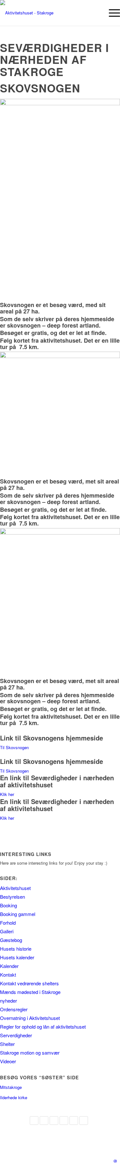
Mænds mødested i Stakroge (30, 992)
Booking (8, 905)
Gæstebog (11, 940)
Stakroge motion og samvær (30, 1052)
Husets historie (15, 948)
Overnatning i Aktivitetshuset (30, 1017)
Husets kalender (17, 957)
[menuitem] (111, 13)
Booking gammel (17, 914)
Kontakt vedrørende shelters (29, 983)
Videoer (8, 1061)
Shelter (7, 1043)
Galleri (6, 931)
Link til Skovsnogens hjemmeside (51, 737)
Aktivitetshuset (15, 888)
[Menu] (111, 13)
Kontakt (8, 974)
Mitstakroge (11, 1087)
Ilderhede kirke (13, 1097)
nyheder (8, 1000)
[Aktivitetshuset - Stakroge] (48, 13)
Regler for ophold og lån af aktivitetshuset (43, 1026)
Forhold (8, 922)
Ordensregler (14, 1009)
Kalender (9, 966)
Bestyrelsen (12, 896)
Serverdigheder (16, 1035)
